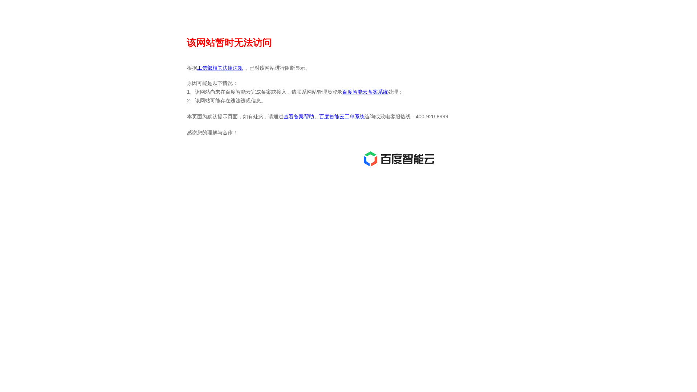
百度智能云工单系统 (342, 116)
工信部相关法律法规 (220, 68)
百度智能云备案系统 (365, 92)
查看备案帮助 (299, 116)
